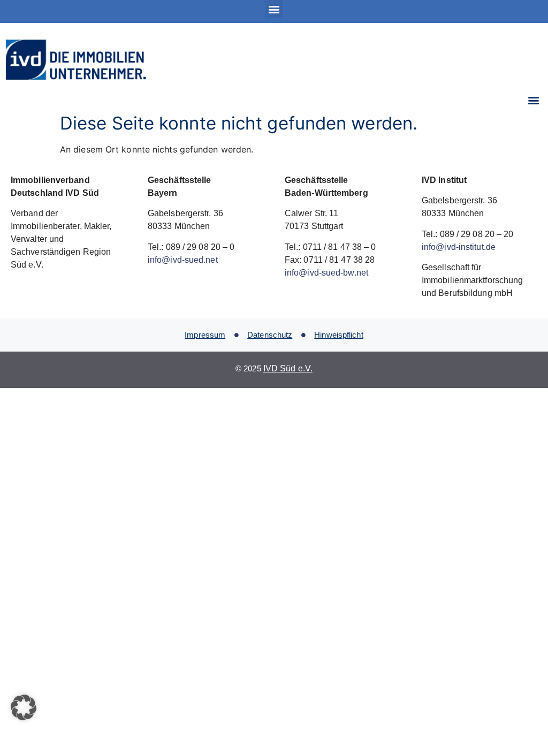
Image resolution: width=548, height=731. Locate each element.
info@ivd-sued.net (183, 259)
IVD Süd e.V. (288, 368)
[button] (274, 9)
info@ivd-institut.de (459, 247)
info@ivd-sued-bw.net (326, 272)
